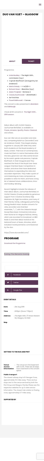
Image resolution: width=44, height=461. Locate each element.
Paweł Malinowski (16, 100)
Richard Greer (14, 89)
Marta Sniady (14, 86)
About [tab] (12, 61)
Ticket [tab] (31, 61)
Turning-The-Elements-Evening (16, 254)
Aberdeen (34, 104)
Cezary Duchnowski (16, 95)
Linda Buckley (14, 75)
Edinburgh (11, 106)
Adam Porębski (15, 92)
